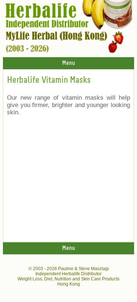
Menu (68, 63)
